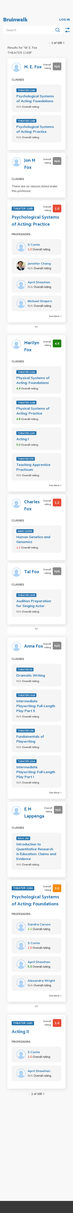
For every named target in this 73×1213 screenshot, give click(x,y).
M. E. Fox (33, 67)
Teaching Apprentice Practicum (33, 467)
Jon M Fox (29, 164)
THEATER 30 (25, 669)
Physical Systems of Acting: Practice (32, 410)
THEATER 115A (26, 372)
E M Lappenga (34, 813)
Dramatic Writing (30, 675)
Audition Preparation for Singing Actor (33, 603)
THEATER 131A (26, 761)
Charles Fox (32, 506)
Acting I (22, 439)
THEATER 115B (26, 402)
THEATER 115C (26, 433)
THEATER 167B (26, 595)
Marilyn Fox (31, 347)
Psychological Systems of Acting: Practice (35, 129)
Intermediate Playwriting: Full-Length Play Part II (35, 706)
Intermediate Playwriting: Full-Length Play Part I (35, 772)
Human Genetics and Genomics (33, 539)
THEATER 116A (26, 90)
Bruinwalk (15, 20)
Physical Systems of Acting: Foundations (32, 380)
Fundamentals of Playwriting (30, 739)
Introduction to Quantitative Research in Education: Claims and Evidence (36, 851)
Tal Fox (31, 572)
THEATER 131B (26, 695)
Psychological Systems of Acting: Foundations (35, 98)
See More (54, 316)
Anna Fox (33, 646)
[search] (29, 30)
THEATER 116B (26, 120)
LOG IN (64, 19)
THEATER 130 (25, 730)
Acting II (20, 1031)
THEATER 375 (25, 458)
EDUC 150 (23, 838)
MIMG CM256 (25, 531)
